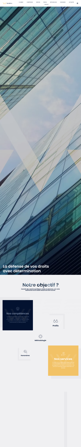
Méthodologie (53, 2)
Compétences (30, 2)
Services (38, 2)
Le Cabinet (21, 2)
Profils (45, 2)
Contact (46, 4)
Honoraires (63, 2)
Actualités (71, 2)
